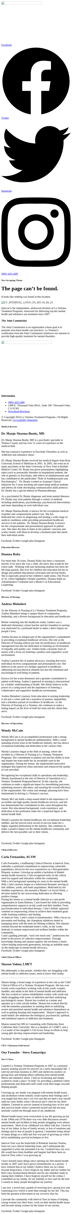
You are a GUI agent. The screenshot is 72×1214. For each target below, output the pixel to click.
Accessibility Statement (25, 420)
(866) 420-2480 (9, 273)
